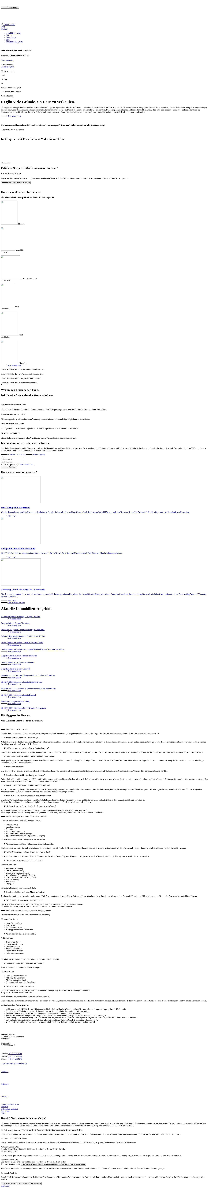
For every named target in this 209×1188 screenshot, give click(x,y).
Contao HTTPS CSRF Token (15, 1139)
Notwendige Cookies (12, 1130)
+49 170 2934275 (15, 1059)
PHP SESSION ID (11, 1151)
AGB (3, 1113)
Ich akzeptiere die (19, 464)
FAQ (3, 27)
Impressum (5, 1111)
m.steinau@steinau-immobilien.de (14, 1063)
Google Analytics (10, 1173)
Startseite (4, 1107)
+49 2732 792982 (15, 1054)
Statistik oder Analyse (12, 1164)
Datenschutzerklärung (26, 464)
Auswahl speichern (8, 1183)
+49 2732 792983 (15, 1056)
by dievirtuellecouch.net (10, 1104)
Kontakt (4, 29)
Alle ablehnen (36, 1183)
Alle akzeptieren (23, 1183)
